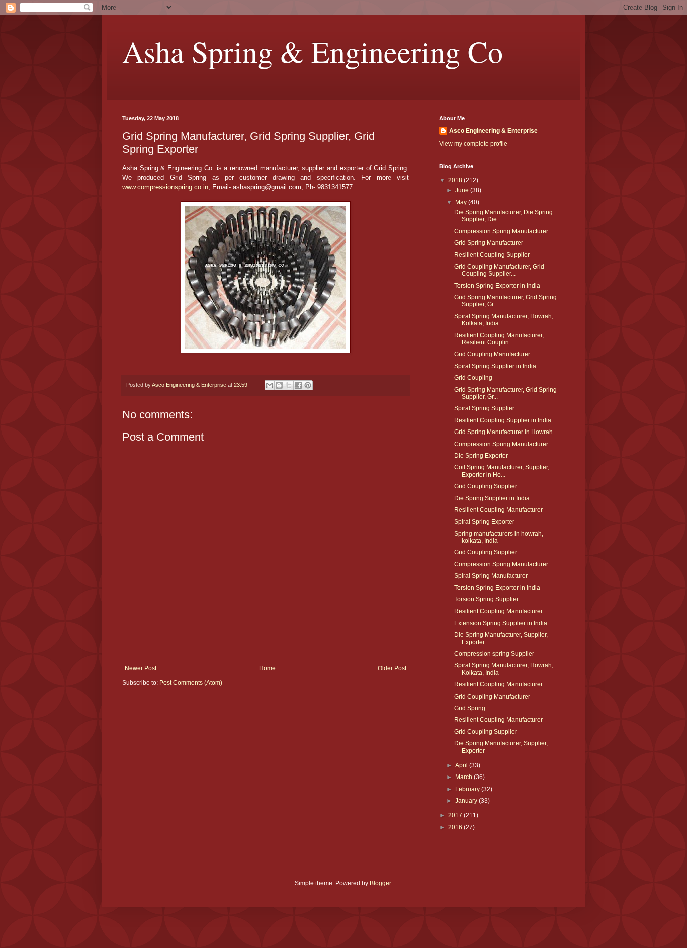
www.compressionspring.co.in (165, 187)
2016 (456, 827)
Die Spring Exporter (481, 455)
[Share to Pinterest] (308, 385)
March (464, 777)
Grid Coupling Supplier (485, 486)
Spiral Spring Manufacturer (491, 575)
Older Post (392, 668)
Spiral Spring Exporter (484, 521)
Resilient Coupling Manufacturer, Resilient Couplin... (499, 339)
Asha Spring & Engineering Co (312, 51)
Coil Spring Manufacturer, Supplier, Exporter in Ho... (501, 471)
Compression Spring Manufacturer (501, 231)
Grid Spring (469, 708)
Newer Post (140, 668)
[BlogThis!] (279, 385)
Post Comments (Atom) (190, 682)
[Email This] (270, 385)
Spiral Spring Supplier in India (495, 366)
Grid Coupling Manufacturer (492, 354)
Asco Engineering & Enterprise (493, 130)
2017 (456, 815)
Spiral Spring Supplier (484, 408)
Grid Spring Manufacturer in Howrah (503, 432)
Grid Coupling (473, 377)
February (468, 789)
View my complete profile (473, 143)
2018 (456, 180)
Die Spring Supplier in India (492, 498)
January (467, 800)
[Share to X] (289, 385)
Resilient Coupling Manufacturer (498, 509)
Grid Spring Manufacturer (488, 242)
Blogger (380, 883)
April (462, 765)
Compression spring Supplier (494, 653)
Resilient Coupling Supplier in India (502, 420)
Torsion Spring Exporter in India (497, 285)
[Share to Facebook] (298, 385)
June (462, 190)
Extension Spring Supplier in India (500, 623)
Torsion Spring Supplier (486, 599)
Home (267, 668)
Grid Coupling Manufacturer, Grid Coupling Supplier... (499, 270)
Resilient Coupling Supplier (492, 254)
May (461, 202)
